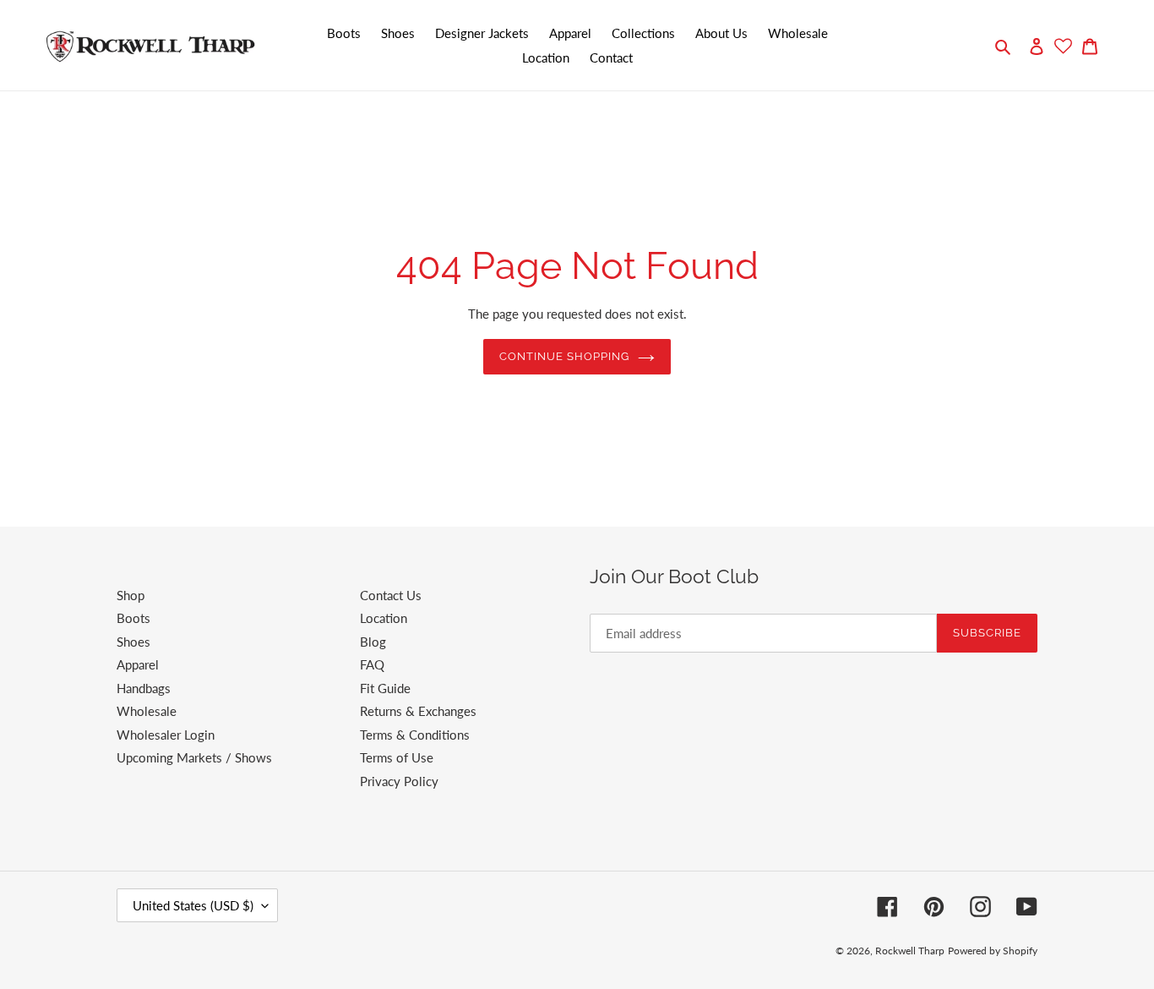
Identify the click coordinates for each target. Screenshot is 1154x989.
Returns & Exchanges (418, 711)
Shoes (133, 641)
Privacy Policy (399, 781)
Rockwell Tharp (909, 950)
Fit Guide (385, 688)
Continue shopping (564, 356)
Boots (133, 618)
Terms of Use (396, 757)
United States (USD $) (193, 905)
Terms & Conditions (415, 734)
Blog (373, 641)
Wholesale (147, 711)
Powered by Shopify (992, 950)
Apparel (138, 664)
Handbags (144, 688)
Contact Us (391, 595)
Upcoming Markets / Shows (194, 757)
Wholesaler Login (166, 734)
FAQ (372, 664)
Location (383, 618)
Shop (130, 595)
